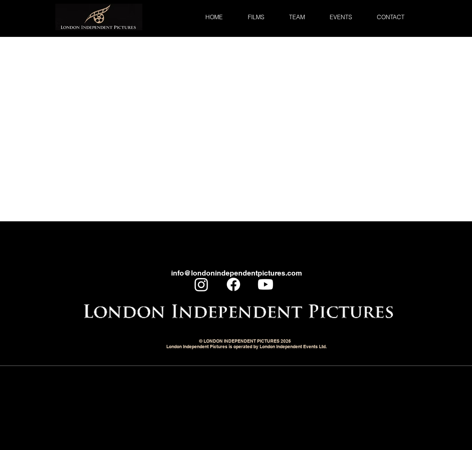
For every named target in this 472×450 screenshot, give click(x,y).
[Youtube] (265, 284)
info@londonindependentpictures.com (236, 273)
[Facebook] (233, 284)
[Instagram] (201, 284)
